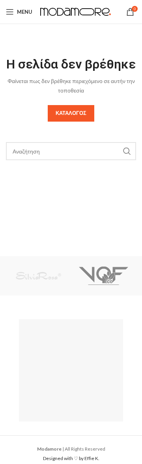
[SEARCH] (127, 151)
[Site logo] (75, 11)
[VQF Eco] (103, 276)
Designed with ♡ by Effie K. (71, 458)
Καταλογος (71, 113)
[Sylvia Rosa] (38, 276)
